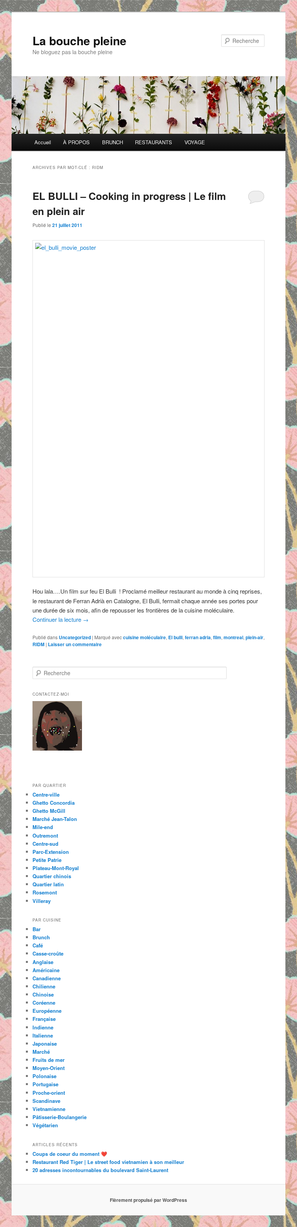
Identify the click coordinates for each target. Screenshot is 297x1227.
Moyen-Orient (48, 1068)
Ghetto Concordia (53, 802)
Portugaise (45, 1084)
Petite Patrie (46, 860)
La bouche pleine (79, 40)
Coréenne (43, 1002)
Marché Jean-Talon (54, 819)
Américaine (46, 970)
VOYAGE (194, 142)
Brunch (41, 937)
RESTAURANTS (153, 142)
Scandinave (46, 1100)
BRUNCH (112, 142)
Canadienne (46, 978)
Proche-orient (48, 1092)
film (217, 637)
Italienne (42, 1035)
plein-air (254, 637)
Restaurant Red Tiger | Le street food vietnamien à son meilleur (108, 1162)
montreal (233, 637)
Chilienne (43, 986)
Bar (36, 929)
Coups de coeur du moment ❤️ (69, 1153)
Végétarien (45, 1125)
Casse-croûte (47, 953)
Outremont (45, 835)
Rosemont (44, 892)
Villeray (41, 900)
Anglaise (42, 962)
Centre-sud (45, 843)
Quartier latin (48, 884)
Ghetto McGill (48, 810)
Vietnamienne (48, 1109)
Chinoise (43, 994)
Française (44, 1018)
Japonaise (44, 1043)
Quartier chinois (51, 876)
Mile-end (42, 827)
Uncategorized (75, 637)
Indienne (42, 1027)
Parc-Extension (50, 851)
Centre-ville (46, 794)
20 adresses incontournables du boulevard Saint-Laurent (100, 1170)
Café (37, 945)
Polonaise (44, 1076)
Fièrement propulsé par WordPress (148, 1199)
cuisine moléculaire (144, 637)
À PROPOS (76, 142)
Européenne (46, 1010)
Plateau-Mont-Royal (55, 868)
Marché (41, 1051)
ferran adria (198, 637)
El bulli (175, 637)
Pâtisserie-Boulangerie (59, 1117)
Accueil (42, 142)
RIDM (38, 644)
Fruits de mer (48, 1059)
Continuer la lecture (60, 619)
